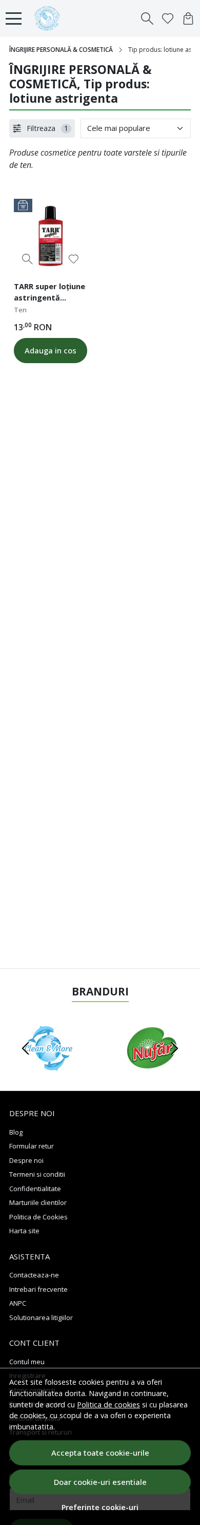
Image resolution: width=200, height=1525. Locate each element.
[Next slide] (174, 1048)
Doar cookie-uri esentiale (100, 1482)
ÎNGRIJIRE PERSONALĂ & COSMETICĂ (61, 49)
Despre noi (26, 1160)
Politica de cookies (108, 1404)
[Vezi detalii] (27, 259)
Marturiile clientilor (38, 1202)
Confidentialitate (35, 1188)
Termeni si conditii (37, 1174)
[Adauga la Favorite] (73, 259)
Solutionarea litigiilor (41, 1317)
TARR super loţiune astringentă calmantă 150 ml (49, 293)
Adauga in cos (50, 350)
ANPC (17, 1303)
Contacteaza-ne (34, 1274)
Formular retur (31, 1146)
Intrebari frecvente (38, 1289)
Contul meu (27, 1361)
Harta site (24, 1230)
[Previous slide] (25, 1048)
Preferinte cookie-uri (100, 1507)
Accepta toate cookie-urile (100, 1452)
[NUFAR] (151, 1068)
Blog (16, 1132)
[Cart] (188, 18)
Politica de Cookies (38, 1216)
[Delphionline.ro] (49, 18)
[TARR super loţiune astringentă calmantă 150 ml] (50, 235)
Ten (20, 309)
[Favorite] (168, 18)
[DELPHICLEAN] (48, 1068)
